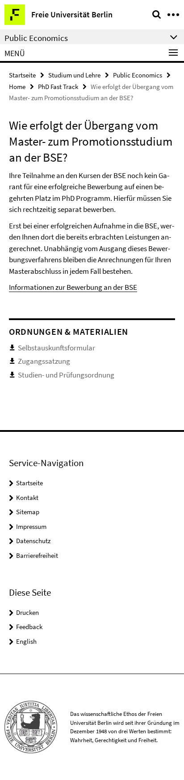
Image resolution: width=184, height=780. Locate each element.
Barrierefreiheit (37, 555)
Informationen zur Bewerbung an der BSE (73, 287)
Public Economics (137, 75)
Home (17, 86)
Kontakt (27, 497)
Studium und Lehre (74, 75)
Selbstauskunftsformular (56, 348)
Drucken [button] (27, 612)
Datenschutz (33, 540)
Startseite (22, 75)
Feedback (29, 626)
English (26, 641)
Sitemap (27, 512)
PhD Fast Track (58, 86)
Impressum (31, 526)
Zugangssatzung (44, 361)
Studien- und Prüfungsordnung (66, 375)
